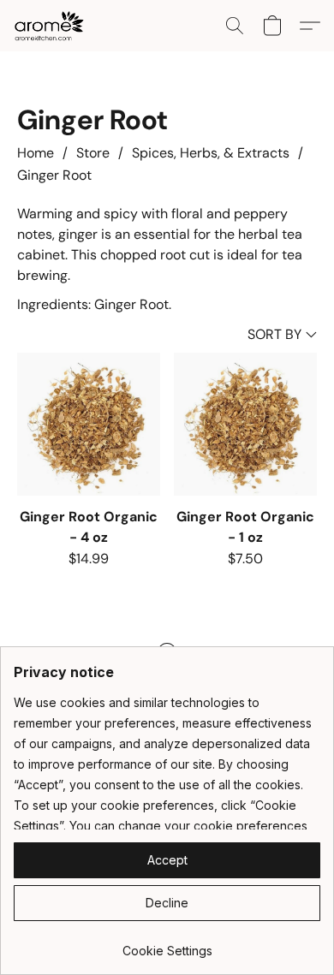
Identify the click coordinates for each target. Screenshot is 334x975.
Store (93, 153)
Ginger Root (54, 175)
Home (35, 153)
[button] (50, 25)
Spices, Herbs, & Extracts (210, 153)
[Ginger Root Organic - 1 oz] (245, 424)
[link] (167, 944)
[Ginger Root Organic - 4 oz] (88, 424)
